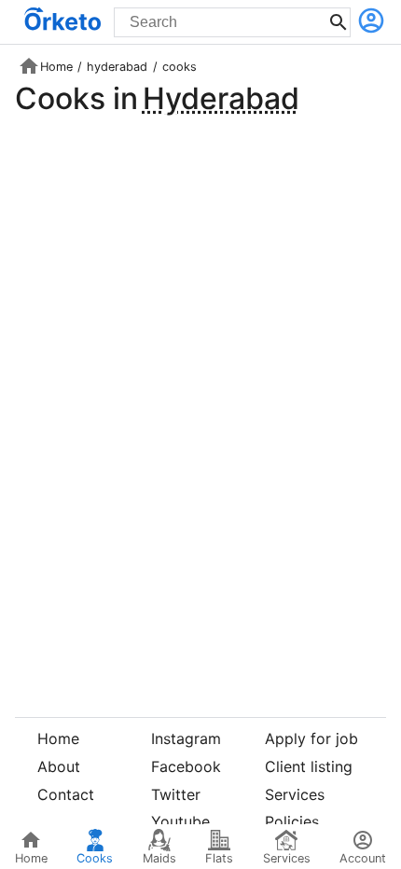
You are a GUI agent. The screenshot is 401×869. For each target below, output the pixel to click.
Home (56, 67)
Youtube (180, 821)
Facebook (186, 766)
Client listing (309, 766)
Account (362, 858)
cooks (179, 67)
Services (295, 794)
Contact (65, 794)
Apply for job (311, 738)
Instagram (186, 738)
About (58, 766)
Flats (219, 858)
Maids (159, 858)
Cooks (94, 858)
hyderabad (117, 67)
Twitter (175, 794)
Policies (292, 821)
